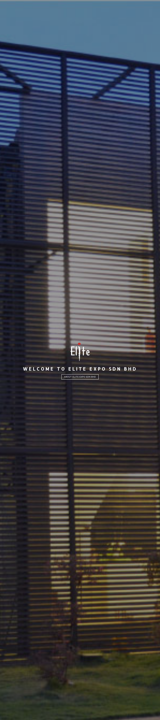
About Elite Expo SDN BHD (80, 377)
